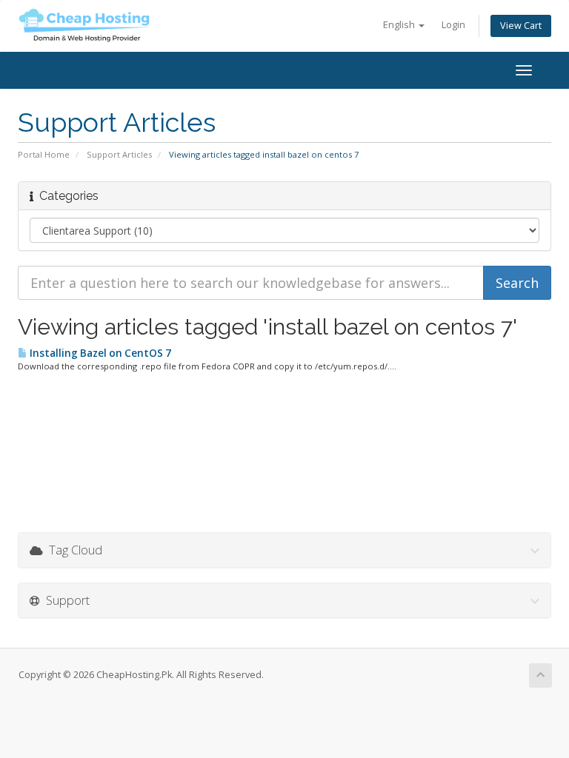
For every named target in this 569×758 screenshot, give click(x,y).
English (400, 25)
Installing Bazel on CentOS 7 (99, 353)
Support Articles (119, 154)
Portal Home (44, 154)
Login (453, 25)
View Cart (521, 25)
